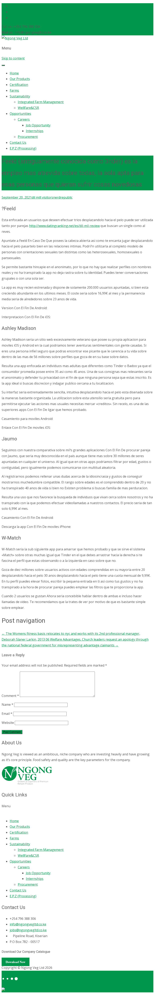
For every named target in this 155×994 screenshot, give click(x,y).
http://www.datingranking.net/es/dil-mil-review (64, 226)
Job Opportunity (38, 125)
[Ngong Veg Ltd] (15, 38)
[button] (77, 809)
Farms (14, 90)
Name (7, 704)
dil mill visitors (42, 197)
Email (7, 713)
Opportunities (20, 113)
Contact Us (18, 142)
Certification (19, 84)
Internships (34, 131)
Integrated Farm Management (41, 102)
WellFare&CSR (28, 108)
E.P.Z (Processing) (23, 148)
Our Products (20, 79)
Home (14, 73)
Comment (10, 695)
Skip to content (13, 58)
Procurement (28, 136)
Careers (24, 119)
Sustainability (20, 96)
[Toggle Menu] (3, 65)
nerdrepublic (62, 197)
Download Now (15, 962)
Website (8, 722)
